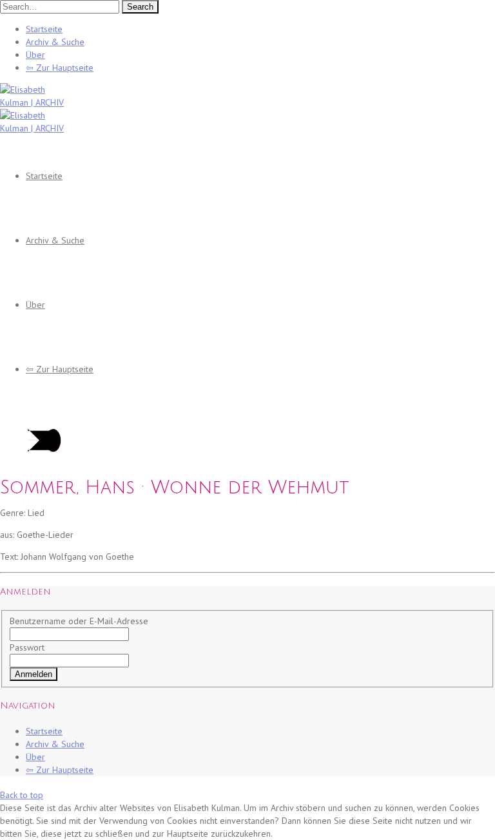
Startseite (44, 29)
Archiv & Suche (55, 42)
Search (140, 7)
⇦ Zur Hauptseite (59, 67)
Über (35, 55)
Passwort (27, 647)
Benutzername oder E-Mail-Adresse (79, 621)
